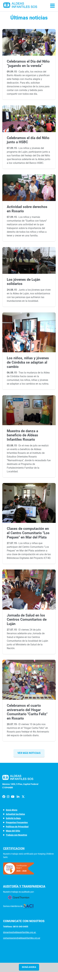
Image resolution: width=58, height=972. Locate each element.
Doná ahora (29, 967)
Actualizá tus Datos (15, 814)
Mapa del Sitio (13, 831)
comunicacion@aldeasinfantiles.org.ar (21, 938)
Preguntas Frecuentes (17, 822)
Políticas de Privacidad (17, 826)
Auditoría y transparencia (24, 886)
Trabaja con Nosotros (16, 835)
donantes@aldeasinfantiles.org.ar (19, 932)
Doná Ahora (11, 810)
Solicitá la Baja (13, 818)
